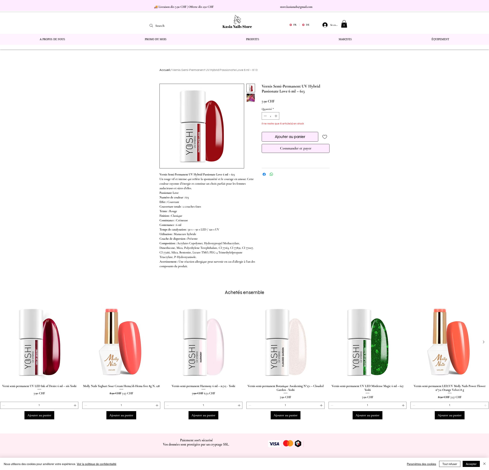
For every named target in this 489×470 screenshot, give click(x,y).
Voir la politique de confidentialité (96, 464)
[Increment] (276, 115)
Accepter (471, 464)
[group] (244, 361)
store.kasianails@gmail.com (296, 7)
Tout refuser (449, 464)
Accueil (164, 69)
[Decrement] (264, 115)
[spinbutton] (270, 115)
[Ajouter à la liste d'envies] (325, 137)
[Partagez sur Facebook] (264, 174)
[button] (344, 24)
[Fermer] (484, 464)
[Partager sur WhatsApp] (271, 174)
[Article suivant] (483, 342)
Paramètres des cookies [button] (421, 464)
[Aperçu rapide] (39, 342)
